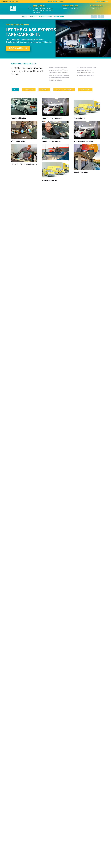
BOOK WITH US (18, 48)
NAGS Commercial (49, 180)
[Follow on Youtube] (102, 16)
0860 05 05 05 (55, 1)
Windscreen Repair (18, 141)
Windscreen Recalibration (52, 118)
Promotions (96, 6)
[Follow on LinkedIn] (99, 16)
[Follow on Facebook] (92, 16)
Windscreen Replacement (52, 141)
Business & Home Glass (64, 89)
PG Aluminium (79, 118)
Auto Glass (29, 89)
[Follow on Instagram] (95, 16)
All (15, 89)
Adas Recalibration (18, 118)
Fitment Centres (70, 6)
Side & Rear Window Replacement (24, 164)
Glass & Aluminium (81, 172)
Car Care (44, 89)
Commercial (85, 89)
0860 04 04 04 (101, 1)
